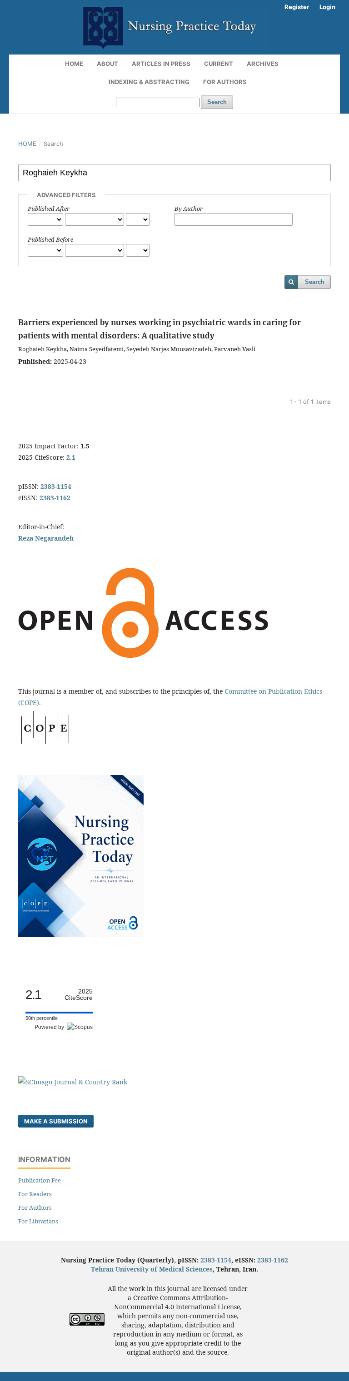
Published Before (50, 239)
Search (217, 102)
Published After (49, 208)
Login (327, 6)
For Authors (225, 81)
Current (218, 63)
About (107, 63)
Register (296, 6)
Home (74, 63)
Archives (263, 63)
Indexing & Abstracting (149, 81)
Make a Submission (56, 1121)
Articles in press (161, 63)
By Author (188, 208)
